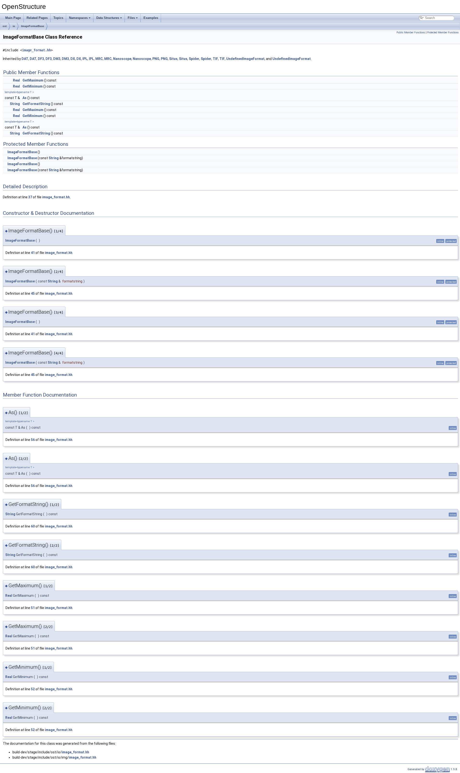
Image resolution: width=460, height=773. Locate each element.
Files (131, 18)
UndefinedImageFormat (245, 59)
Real (16, 80)
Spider (194, 59)
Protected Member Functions (443, 32)
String (15, 104)
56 (33, 440)
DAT (25, 59)
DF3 (41, 59)
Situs (173, 59)
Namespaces (78, 18)
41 (33, 253)
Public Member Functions (411, 32)
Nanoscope (122, 59)
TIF (215, 59)
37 (30, 197)
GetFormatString (36, 104)
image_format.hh (36, 50)
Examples (151, 18)
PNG (155, 59)
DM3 (56, 59)
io (14, 26)
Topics (58, 18)
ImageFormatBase (32, 26)
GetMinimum (33, 86)
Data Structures (107, 18)
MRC (99, 59)
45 (33, 293)
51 (33, 608)
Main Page (13, 18)
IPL (84, 59)
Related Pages (37, 18)
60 (33, 526)
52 (33, 689)
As (25, 98)
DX (72, 59)
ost (5, 26)
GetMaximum (33, 80)
